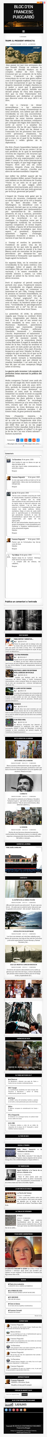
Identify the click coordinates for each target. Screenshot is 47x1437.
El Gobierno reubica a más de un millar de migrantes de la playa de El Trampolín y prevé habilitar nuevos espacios (23, 1127)
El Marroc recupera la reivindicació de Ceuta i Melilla (23, 1109)
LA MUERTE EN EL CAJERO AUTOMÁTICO (20, 1286)
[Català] (38, 3)
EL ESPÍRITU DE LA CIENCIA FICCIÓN (23, 900)
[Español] (41, 3)
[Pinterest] (17, 1409)
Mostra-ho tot (38, 1316)
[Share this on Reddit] (34, 440)
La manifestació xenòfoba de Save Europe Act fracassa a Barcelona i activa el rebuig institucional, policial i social (23, 1091)
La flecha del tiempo (24, 1193)
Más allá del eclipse (14, 1299)
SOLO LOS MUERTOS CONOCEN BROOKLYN (23, 965)
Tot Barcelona (16, 460)
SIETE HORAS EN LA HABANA (23, 760)
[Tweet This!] (17, 440)
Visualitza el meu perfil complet (21, 1385)
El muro (19, 1216)
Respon (14, 471)
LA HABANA (23, 827)
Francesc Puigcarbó (18, 477)
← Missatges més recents (14, 444)
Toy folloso (15, 555)
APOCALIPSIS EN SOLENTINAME (23, 931)
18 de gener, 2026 (27, 460)
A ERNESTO (23, 794)
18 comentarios (26, 1195)
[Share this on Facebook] (21, 440)
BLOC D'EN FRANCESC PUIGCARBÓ (23, 12)
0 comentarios (32, 796)
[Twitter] (6, 1409)
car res (14, 493)
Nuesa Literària (15, 1332)
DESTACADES (23, 36)
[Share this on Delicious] (38, 440)
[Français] (44, 3)
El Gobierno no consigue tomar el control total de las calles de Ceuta (23, 1118)
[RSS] (24, 1409)
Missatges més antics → (33, 444)
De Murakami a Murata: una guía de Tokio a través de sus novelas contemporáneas (23, 1082)
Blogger (27, 1428)
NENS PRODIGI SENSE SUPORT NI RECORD (21, 1293)
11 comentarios (32, 763)
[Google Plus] (13, 1409)
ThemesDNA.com (21, 1431)
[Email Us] (21, 1409)
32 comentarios (26, 1218)
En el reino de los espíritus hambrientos (20, 1306)
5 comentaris (32, 44)
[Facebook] (10, 1409)
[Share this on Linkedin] (29, 440)
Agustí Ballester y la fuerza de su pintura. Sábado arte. (29, 1171)
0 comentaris (26, 1154)
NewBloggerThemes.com (23, 1432)
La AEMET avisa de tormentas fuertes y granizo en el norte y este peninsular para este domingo (23, 1101)
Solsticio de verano (14, 1312)
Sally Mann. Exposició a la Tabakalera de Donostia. (29, 1150)
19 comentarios (27, 1175)
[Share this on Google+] (25, 440)
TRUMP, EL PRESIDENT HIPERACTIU (20, 40)
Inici (24, 445)
